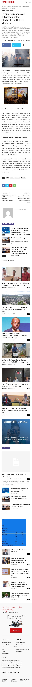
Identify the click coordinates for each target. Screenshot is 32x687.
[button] (26, 2)
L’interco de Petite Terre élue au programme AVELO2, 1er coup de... (15, 361)
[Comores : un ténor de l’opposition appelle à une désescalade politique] (6, 584)
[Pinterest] (10, 185)
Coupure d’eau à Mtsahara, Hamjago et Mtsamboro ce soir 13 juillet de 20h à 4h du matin (24, 198)
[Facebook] (3, 185)
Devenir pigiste (19, 644)
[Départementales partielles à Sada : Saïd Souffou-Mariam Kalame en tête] (6, 595)
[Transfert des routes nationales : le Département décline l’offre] (16, 375)
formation (17, 177)
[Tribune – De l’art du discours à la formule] (6, 552)
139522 (28, 287)
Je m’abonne (19, 651)
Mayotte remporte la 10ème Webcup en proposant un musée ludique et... (15, 284)
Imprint (3, 651)
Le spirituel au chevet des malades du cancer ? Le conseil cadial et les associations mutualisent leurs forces (19, 251)
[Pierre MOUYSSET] (3, 41)
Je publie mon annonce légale (23, 649)
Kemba (3, 414)
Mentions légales (6, 644)
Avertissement (5, 653)
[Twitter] (7, 185)
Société (11, 10)
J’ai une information (20, 642)
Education (8, 6)
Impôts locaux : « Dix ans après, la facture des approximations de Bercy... (14, 309)
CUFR (7, 177)
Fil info (3, 10)
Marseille (23, 177)
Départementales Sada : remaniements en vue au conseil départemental (18, 560)
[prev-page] (3, 512)
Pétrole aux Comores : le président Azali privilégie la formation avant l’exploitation (15, 410)
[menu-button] (30, 2)
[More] (23, 45)
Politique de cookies (6, 642)
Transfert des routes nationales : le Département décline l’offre (15, 385)
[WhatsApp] (14, 185)
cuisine (12, 177)
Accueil (3, 6)
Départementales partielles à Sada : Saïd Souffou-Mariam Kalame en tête (20, 595)
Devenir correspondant (21, 647)
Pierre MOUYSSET (9, 40)
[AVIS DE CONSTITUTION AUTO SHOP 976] (16, 461)
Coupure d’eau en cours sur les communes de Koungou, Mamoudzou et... (19, 490)
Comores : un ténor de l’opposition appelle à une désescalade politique (19, 584)
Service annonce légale (7, 478)
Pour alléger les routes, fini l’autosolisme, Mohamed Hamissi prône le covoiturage (14, 336)
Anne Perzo (4, 287)
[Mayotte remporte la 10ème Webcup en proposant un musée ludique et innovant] (16, 274)
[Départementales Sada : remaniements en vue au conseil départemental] (6, 560)
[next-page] (5, 512)
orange (7, 10)
